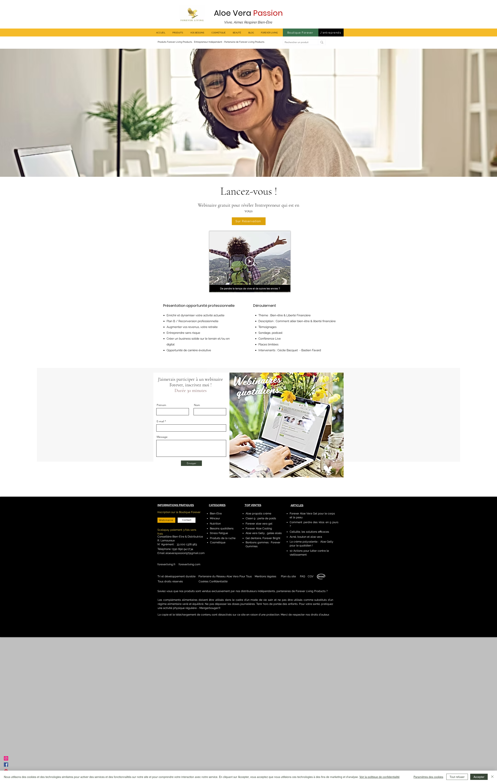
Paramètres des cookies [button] (428, 777)
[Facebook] (6, 764)
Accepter (479, 777)
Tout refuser (457, 777)
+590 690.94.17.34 (182, 549)
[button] (265, 576)
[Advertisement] (116, 709)
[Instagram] (6, 758)
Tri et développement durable (176, 576)
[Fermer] (492, 777)
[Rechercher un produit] (322, 42)
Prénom (161, 405)
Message (162, 436)
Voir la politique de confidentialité (379, 777)
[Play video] (250, 261)
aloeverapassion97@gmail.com (185, 553)
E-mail (160, 421)
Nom (197, 405)
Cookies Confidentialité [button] (213, 581)
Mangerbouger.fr (210, 608)
